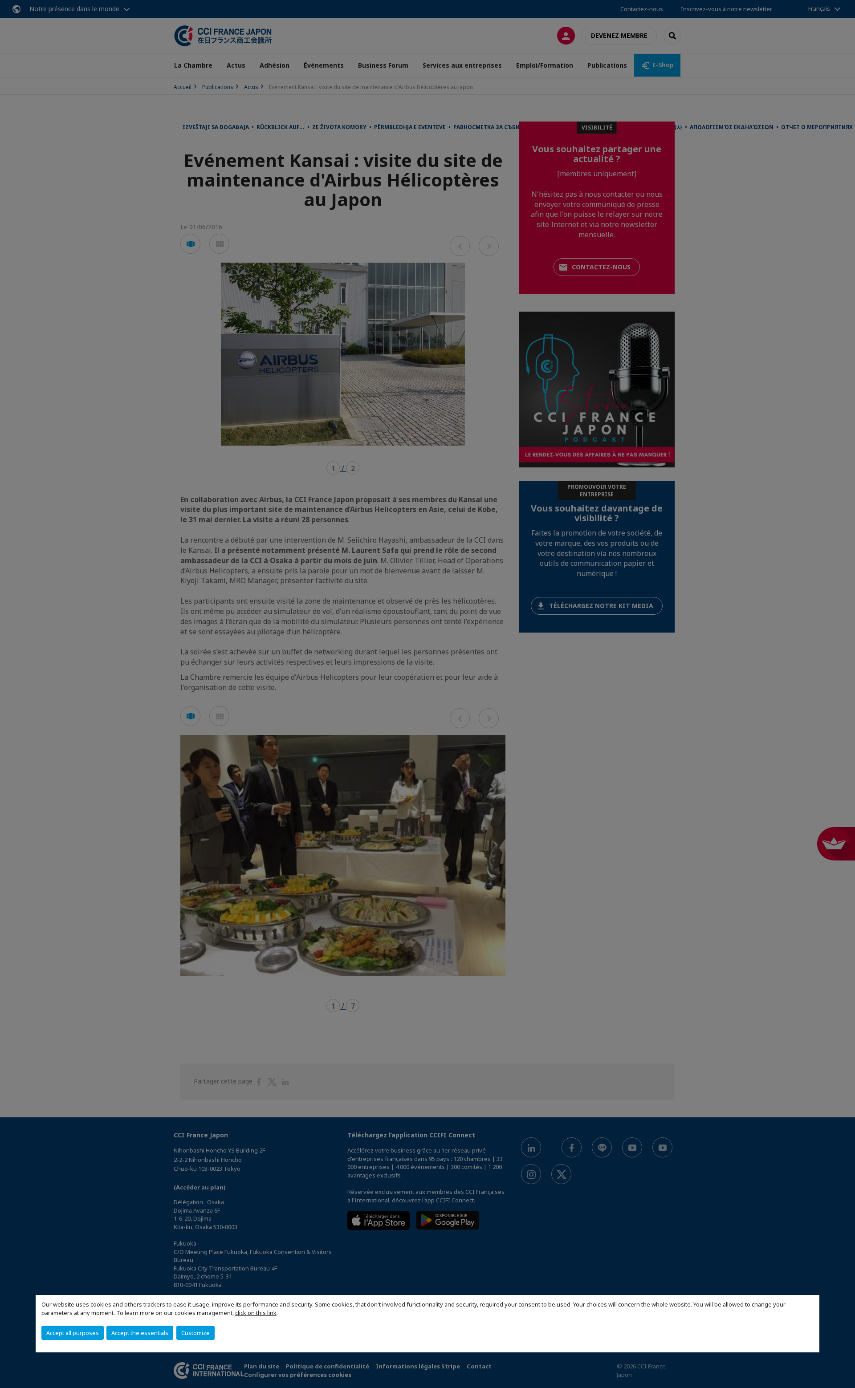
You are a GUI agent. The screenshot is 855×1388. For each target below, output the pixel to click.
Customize (195, 1333)
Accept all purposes (72, 1333)
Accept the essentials (139, 1333)
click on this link (256, 1313)
